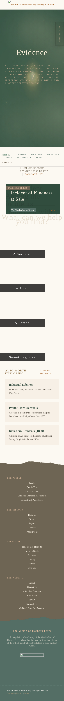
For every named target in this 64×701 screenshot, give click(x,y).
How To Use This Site (32, 547)
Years (39, 157)
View (53, 210)
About (32, 583)
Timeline (32, 527)
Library (32, 559)
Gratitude (11, 693)
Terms (26, 693)
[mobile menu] (4, 4)
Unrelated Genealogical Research (32, 496)
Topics (8, 157)
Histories (32, 515)
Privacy (32, 600)
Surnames (21, 155)
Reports (32, 523)
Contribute (32, 595)
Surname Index (32, 491)
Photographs (32, 532)
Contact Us (32, 587)
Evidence (32, 555)
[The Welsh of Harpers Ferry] (31, 5)
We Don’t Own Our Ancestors (32, 608)
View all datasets (45, 372)
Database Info (34, 174)
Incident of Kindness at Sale (32, 196)
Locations (36, 155)
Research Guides (32, 551)
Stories (32, 519)
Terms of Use (32, 604)
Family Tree (32, 487)
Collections (54, 155)
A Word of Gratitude (32, 591)
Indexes (32, 564)
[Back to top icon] (57, 694)
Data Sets (32, 568)
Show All (7, 162)
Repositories (24, 157)
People (32, 483)
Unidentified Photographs (32, 500)
